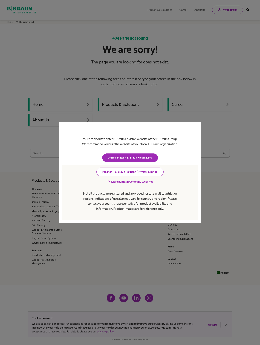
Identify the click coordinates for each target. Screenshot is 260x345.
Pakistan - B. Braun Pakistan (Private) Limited (130, 171)
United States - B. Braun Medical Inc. (130, 157)
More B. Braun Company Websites (130, 182)
